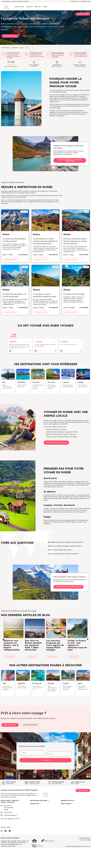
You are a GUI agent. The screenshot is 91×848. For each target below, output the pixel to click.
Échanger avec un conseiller (56, 442)
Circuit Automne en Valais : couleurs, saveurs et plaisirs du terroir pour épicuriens (45, 241)
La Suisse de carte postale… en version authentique (14, 295)
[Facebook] (6, 831)
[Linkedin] (10, 831)
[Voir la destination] (8, 381)
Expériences (38, 6)
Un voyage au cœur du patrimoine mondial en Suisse (44, 295)
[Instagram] (2, 831)
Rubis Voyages (6, 48)
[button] (69, 160)
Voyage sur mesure (19, 6)
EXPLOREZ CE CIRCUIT (10, 259)
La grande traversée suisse (74, 294)
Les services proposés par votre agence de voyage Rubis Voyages (34, 645)
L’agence (45, 6)
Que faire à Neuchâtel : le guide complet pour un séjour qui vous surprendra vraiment (77, 646)
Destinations (29, 6)
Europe (22, 48)
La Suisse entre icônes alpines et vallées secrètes (14, 240)
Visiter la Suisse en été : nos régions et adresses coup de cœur (55, 645)
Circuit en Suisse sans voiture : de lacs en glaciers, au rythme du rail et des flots (75, 241)
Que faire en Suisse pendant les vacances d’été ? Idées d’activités (12, 645)
